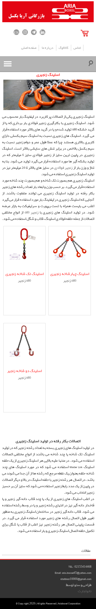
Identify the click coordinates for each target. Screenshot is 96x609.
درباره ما (47, 48)
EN (16, 32)
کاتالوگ (63, 48)
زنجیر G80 (31, 212)
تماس (77, 48)
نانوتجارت (84, 591)
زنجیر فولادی (63, 168)
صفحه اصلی (28, 48)
